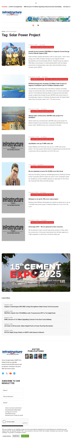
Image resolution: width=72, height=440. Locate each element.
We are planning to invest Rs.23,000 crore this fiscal (46, 171)
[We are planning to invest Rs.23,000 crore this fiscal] (13, 173)
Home (3, 31)
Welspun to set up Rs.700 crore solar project (43, 199)
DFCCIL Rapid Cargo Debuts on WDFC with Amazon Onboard (24, 332)
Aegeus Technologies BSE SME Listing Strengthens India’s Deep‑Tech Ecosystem (31, 306)
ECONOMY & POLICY (37, 79)
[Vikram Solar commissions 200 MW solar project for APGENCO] (13, 118)
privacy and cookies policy (14, 410)
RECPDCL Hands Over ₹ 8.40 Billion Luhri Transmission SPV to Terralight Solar (30, 313)
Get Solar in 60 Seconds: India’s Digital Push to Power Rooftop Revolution (28, 326)
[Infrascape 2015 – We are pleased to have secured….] (13, 229)
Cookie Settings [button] (7, 436)
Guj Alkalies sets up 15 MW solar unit (41, 143)
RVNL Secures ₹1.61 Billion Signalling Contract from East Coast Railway (34, 6)
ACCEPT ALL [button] (25, 436)
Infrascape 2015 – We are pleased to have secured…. (46, 227)
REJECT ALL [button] (16, 436)
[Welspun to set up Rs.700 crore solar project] (13, 201)
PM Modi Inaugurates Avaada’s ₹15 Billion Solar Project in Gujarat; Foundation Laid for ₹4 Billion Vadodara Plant (48, 84)
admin (43, 45)
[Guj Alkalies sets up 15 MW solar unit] (13, 146)
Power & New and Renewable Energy (42, 47)
